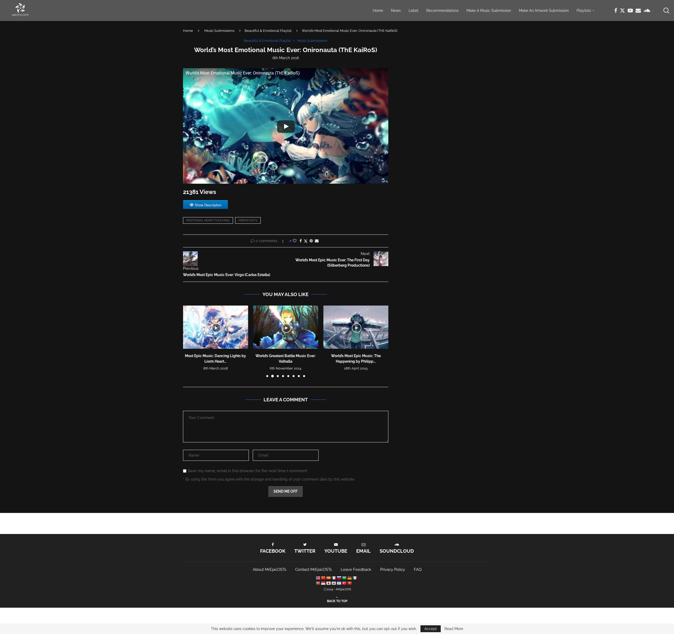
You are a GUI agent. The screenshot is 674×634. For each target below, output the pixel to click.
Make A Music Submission (489, 10)
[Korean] (333, 583)
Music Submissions (219, 31)
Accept (430, 629)
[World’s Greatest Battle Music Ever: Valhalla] (285, 327)
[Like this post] (294, 241)
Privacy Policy (392, 569)
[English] (317, 578)
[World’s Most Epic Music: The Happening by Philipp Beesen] (355, 327)
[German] (349, 578)
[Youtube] (630, 10)
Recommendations (442, 10)
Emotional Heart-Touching (208, 220)
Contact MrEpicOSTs (313, 569)
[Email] (638, 10)
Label (413, 10)
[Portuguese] (317, 583)
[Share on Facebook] (301, 241)
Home (378, 10)
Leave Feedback (356, 569)
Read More (453, 629)
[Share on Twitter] (306, 241)
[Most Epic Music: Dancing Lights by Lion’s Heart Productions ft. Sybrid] (215, 327)
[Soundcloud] (646, 10)
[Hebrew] (338, 583)
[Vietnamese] (349, 583)
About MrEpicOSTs (269, 569)
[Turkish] (344, 583)
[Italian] (354, 578)
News (396, 10)
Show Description (208, 204)
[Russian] (338, 578)
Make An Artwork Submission (544, 10)
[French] (333, 578)
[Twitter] (622, 10)
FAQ (418, 569)
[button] (190, 341)
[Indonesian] (323, 583)
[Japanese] (328, 583)
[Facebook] (615, 10)
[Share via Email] (317, 241)
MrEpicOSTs (248, 220)
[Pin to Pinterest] (311, 241)
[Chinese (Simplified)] (323, 578)
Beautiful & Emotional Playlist (268, 31)
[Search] (666, 10)
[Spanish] (328, 578)
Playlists (584, 10)
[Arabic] (344, 578)
